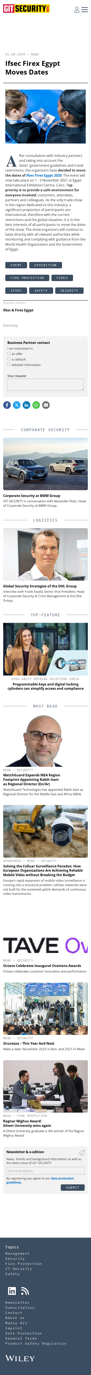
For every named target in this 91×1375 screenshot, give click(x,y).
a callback (19, 359)
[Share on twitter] (17, 405)
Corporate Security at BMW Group (31, 495)
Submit (72, 1187)
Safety (41, 291)
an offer (17, 354)
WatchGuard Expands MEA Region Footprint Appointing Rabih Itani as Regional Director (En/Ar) (31, 779)
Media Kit (16, 1323)
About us (15, 1318)
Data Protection (23, 1333)
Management (17, 1253)
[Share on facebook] (7, 405)
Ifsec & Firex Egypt (18, 310)
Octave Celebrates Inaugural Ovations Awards (42, 965)
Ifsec (16, 291)
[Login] (76, 9)
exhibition (45, 265)
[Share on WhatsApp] (36, 405)
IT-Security (18, 1269)
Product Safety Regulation (36, 1343)
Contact (13, 1312)
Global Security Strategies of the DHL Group (40, 586)
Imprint (13, 1328)
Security (25, 770)
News (35, 54)
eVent (16, 265)
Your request (16, 376)
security (69, 291)
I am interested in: (20, 348)
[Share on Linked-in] (26, 405)
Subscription (20, 1307)
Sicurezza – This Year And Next (28, 1043)
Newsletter (17, 1302)
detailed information (26, 365)
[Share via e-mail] (46, 405)
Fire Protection (27, 278)
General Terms (21, 1338)
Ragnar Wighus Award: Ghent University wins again (27, 1123)
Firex (62, 278)
